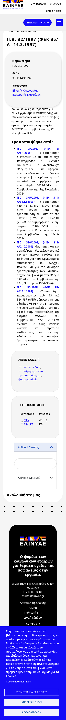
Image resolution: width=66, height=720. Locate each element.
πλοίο (39, 371)
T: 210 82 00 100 (33, 592)
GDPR (33, 608)
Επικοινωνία (36, 22)
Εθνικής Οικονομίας (25, 90)
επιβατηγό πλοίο (29, 367)
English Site (53, 11)
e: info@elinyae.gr (33, 596)
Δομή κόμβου (33, 617)
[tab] (35, 458)
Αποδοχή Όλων (31, 712)
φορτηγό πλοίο (28, 379)
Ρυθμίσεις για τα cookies (31, 692)
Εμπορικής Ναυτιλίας (26, 94)
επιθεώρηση (26, 371)
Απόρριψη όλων (31, 702)
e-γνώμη (55, 3)
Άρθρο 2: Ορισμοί (29, 478)
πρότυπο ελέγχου (29, 375)
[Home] (14, 4)
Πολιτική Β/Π (33, 612)
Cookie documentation (18, 681)
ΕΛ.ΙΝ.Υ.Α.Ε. (33, 624)
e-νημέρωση (39, 3)
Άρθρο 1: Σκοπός (28, 447)
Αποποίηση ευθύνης (33, 603)
